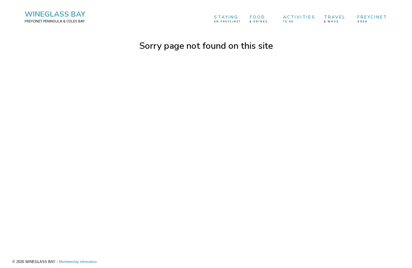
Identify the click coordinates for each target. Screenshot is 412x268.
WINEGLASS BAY (55, 16)
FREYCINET (372, 18)
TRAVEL (335, 18)
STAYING (227, 18)
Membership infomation (78, 262)
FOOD (259, 18)
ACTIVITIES (299, 18)
